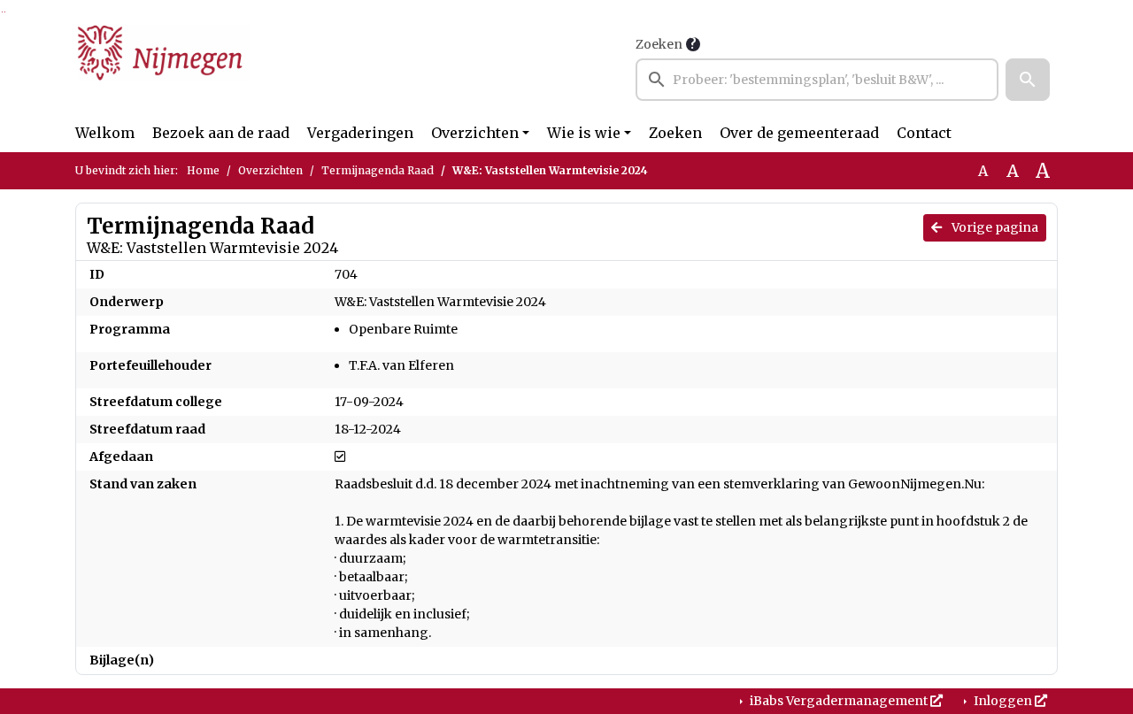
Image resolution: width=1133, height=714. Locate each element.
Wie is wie (583, 133)
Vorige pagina (993, 227)
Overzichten (475, 133)
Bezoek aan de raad (220, 133)
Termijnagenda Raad (377, 170)
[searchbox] (817, 79)
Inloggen (1003, 701)
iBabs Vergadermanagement (838, 701)
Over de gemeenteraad (799, 133)
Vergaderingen (360, 133)
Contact (924, 133)
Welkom (105, 133)
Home (203, 170)
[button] (1028, 79)
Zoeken (659, 44)
